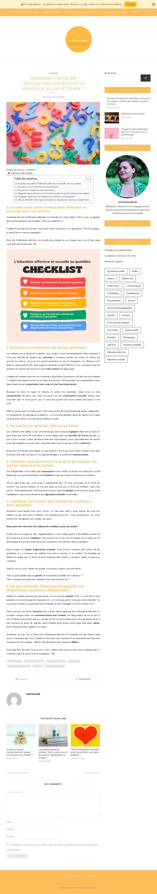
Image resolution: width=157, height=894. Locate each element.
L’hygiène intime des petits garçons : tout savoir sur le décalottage (134, 132)
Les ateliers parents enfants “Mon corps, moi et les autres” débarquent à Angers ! (53, 753)
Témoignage (129, 337)
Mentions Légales (114, 261)
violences (111, 345)
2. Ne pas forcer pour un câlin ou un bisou (35, 190)
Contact (11, 20)
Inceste (131, 300)
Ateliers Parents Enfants (80, 12)
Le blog (136, 12)
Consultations (133, 293)
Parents (126, 315)
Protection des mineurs (19, 666)
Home (9, 12)
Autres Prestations (114, 12)
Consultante (113, 293)
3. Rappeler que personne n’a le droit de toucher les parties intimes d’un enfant (52, 193)
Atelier (135, 271)
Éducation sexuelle (56, 661)
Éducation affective (34, 661)
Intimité (111, 315)
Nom (9, 822)
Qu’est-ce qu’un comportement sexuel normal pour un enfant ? (19, 752)
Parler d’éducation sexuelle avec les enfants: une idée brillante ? (85, 752)
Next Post (92, 773)
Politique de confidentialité (118, 250)
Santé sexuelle (131, 330)
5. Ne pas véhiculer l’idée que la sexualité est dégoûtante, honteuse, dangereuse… (53, 200)
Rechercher (111, 73)
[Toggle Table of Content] (87, 179)
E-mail (10, 829)
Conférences (113, 286)
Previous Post (18, 773)
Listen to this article (21, 173)
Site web (10, 836)
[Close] (153, 4)
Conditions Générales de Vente (120, 255)
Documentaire (114, 300)
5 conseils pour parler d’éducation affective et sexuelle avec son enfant (48, 183)
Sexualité (37, 666)
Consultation (50, 12)
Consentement (15, 661)
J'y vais (130, 4)
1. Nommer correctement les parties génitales (37, 186)
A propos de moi (28, 12)
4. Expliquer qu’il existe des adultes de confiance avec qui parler (45, 196)
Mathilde (85, 679)
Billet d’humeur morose (133, 113)
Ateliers (111, 278)
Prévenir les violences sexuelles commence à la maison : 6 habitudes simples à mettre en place (129, 101)
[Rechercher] (146, 78)
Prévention (74, 661)
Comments (22, 679)
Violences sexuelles (54, 666)
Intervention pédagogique (119, 308)
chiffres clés (127, 278)
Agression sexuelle (116, 271)
